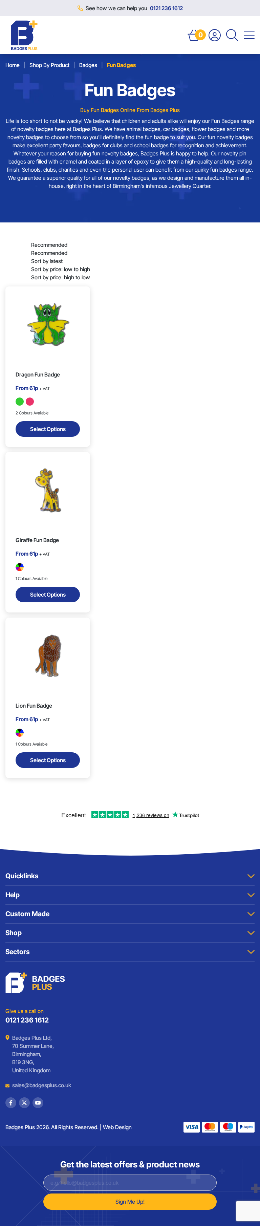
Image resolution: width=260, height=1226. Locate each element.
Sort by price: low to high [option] (60, 269)
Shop (13, 933)
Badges (88, 65)
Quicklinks (22, 876)
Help (12, 895)
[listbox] (60, 261)
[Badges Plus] (24, 35)
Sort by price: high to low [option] (60, 277)
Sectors (17, 952)
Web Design (117, 1127)
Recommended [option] (49, 253)
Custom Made (27, 914)
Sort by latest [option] (47, 261)
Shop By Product (49, 65)
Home (12, 65)
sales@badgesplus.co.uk (36, 1085)
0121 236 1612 (166, 8)
